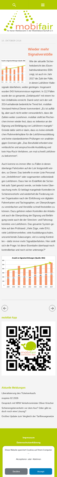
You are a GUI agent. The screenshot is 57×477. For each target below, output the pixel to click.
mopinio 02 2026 (10, 398)
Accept (40, 471)
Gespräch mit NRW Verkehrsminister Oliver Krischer (28, 403)
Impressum (29, 437)
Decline (16, 471)
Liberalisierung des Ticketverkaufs (19, 393)
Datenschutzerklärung (29, 442)
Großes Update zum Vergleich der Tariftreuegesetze (28, 416)
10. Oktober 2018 (11, 41)
